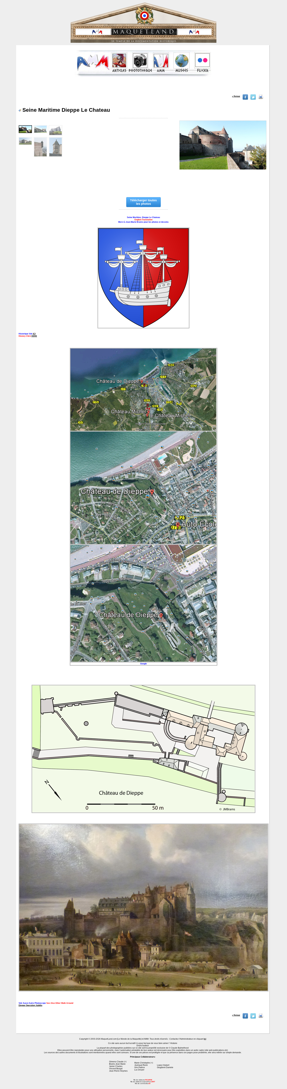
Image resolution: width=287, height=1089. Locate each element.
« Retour (236, 96)
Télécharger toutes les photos (143, 202)
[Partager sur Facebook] (245, 99)
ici (205, 1039)
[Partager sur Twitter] (253, 99)
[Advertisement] (143, 86)
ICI (34, 334)
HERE (34, 336)
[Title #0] (222, 155)
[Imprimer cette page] (260, 99)
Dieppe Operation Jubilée (30, 1005)
